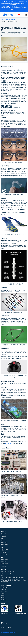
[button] (20, 15)
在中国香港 (4, 587)
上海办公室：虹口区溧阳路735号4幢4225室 (12, 578)
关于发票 (3, 566)
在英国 (3, 598)
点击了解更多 (13, 4)
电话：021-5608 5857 (6, 573)
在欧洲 (3, 593)
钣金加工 (3, 534)
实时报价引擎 (8, 443)
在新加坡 (3, 589)
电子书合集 (4, 554)
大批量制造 (4, 542)
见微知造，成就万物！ (7, 6)
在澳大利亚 (4, 591)
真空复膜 (3, 536)
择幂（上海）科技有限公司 (8, 571)
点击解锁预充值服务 (16, 7)
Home (3, 20)
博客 (7, 20)
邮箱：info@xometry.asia (7, 576)
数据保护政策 (4, 560)
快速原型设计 (4, 544)
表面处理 (3, 540)
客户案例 (3, 552)
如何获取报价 (4, 550)
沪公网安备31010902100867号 (8, 632)
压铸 (2, 538)
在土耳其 (3, 600)
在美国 (3, 596)
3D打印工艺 (12, 20)
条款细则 (3, 562)
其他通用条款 (4, 564)
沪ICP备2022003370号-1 (6, 631)
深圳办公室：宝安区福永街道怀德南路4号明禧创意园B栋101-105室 (13, 581)
